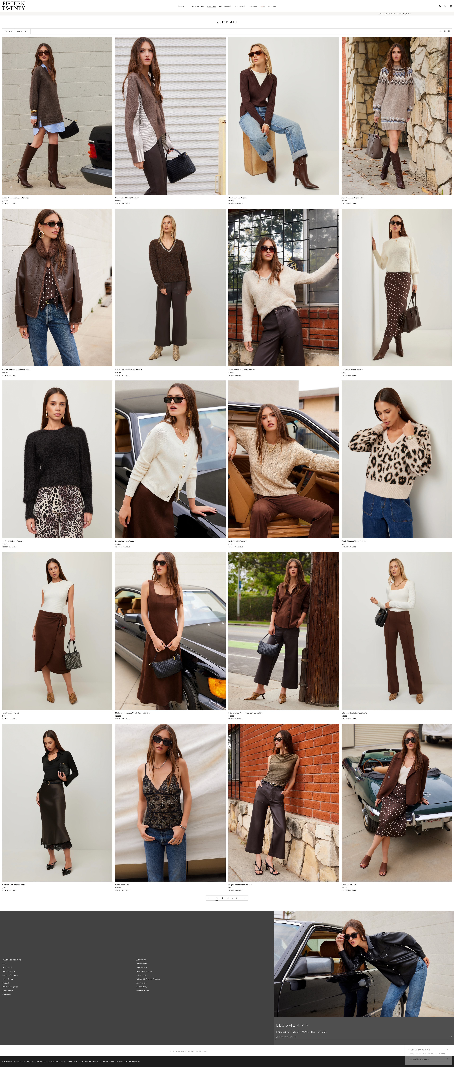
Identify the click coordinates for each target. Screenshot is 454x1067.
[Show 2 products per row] (441, 31)
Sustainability (141, 987)
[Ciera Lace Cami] (170, 803)
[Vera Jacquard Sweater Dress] (397, 116)
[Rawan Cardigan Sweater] (170, 459)
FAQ (4, 964)
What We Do (141, 964)
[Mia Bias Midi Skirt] (397, 803)
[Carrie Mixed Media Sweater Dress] (57, 116)
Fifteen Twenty (12, 1062)
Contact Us (6, 995)
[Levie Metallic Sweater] (283, 459)
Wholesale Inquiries (10, 987)
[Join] (445, 1059)
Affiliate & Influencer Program (148, 979)
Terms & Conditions (144, 971)
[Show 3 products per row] (445, 31)
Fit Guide (6, 983)
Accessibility (141, 983)
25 (237, 898)
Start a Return (7, 979)
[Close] (448, 1048)
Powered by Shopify (129, 1062)
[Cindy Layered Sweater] (283, 116)
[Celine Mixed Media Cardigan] (170, 116)
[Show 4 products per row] (449, 31)
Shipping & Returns (10, 975)
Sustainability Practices (53, 1062)
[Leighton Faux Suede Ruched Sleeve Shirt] (283, 631)
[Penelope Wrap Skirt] (57, 631)
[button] (197, 6)
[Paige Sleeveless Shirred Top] (283, 803)
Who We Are (141, 967)
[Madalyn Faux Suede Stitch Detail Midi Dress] (170, 631)
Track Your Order (9, 971)
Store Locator (7, 991)
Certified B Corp (142, 991)
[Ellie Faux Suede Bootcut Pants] (397, 631)
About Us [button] (141, 960)
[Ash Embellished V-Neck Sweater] (170, 288)
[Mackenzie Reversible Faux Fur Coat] (57, 288)
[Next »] (245, 898)
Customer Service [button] (11, 960)
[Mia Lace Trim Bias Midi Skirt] (57, 803)
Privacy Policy (141, 975)
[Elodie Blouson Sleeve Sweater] (397, 459)
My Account (7, 967)
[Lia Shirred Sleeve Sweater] (397, 288)
